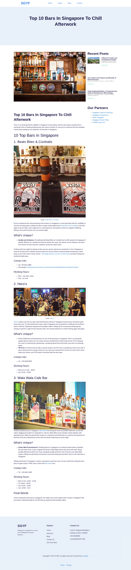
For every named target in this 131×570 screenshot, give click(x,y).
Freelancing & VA (98, 122)
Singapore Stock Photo (100, 120)
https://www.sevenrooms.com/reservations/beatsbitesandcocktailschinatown (53, 267)
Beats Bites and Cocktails (69, 225)
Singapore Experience (100, 115)
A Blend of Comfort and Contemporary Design (109, 58)
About (60, 3)
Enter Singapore (98, 117)
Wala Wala (43, 430)
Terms (62, 565)
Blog (69, 3)
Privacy (69, 565)
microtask (85, 556)
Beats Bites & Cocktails (52, 219)
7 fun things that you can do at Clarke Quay (55, 254)
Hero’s (52, 318)
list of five (48, 463)
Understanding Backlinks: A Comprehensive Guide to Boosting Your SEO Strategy (102, 92)
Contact (79, 3)
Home (50, 3)
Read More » (104, 65)
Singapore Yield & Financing (102, 113)
